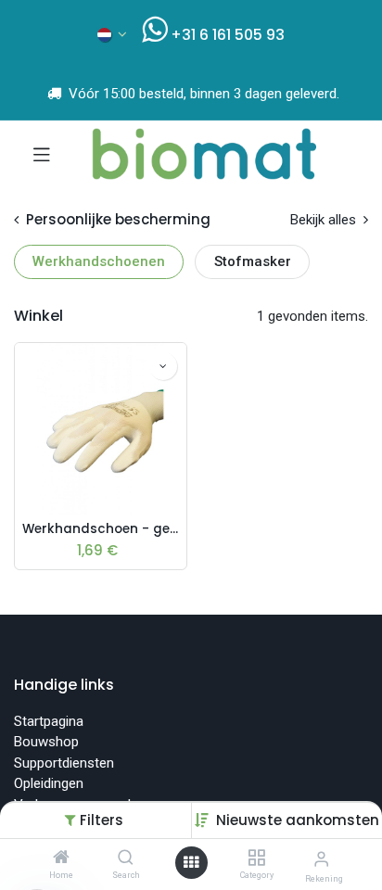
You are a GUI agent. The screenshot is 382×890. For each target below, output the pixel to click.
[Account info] (321, 859)
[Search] (125, 858)
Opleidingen (48, 783)
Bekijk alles (325, 219)
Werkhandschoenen (98, 261)
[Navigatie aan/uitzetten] (42, 154)
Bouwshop (46, 741)
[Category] (256, 858)
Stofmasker (252, 261)
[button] (297, 820)
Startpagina (48, 721)
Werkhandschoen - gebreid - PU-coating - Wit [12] (100, 529)
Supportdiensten (64, 763)
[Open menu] (191, 862)
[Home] (61, 858)
